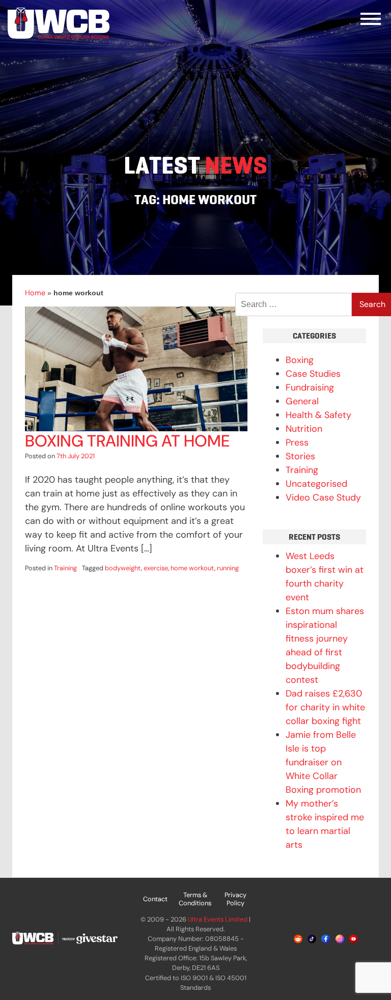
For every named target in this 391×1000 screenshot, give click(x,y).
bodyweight (123, 568)
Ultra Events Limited (217, 919)
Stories (300, 456)
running (228, 568)
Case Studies (313, 374)
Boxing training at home (127, 441)
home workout (192, 568)
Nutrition (304, 429)
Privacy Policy (235, 899)
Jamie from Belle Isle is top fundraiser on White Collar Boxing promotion (323, 762)
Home (35, 292)
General (302, 401)
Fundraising (310, 387)
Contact (155, 899)
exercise (156, 568)
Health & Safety (318, 415)
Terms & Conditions (195, 899)
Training (65, 568)
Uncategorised (316, 484)
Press (297, 442)
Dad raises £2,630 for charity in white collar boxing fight (325, 707)
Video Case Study (323, 497)
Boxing (300, 360)
